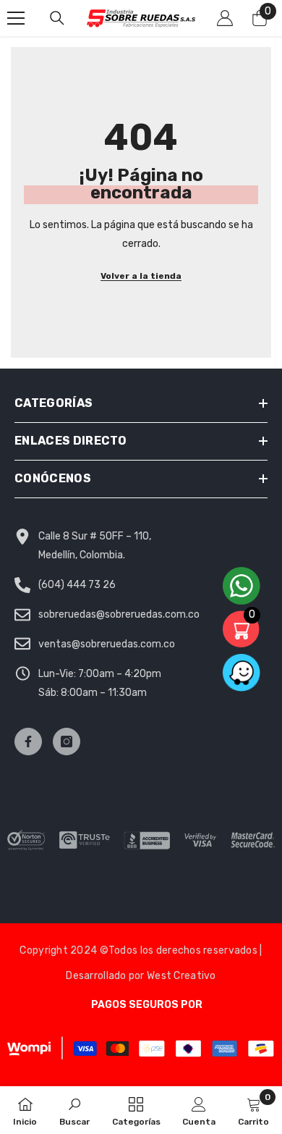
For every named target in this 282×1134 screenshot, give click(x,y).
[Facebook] (28, 741)
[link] (74, 1110)
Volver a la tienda (141, 276)
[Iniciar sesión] (225, 18)
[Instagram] (66, 741)
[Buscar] (57, 18)
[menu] (16, 18)
